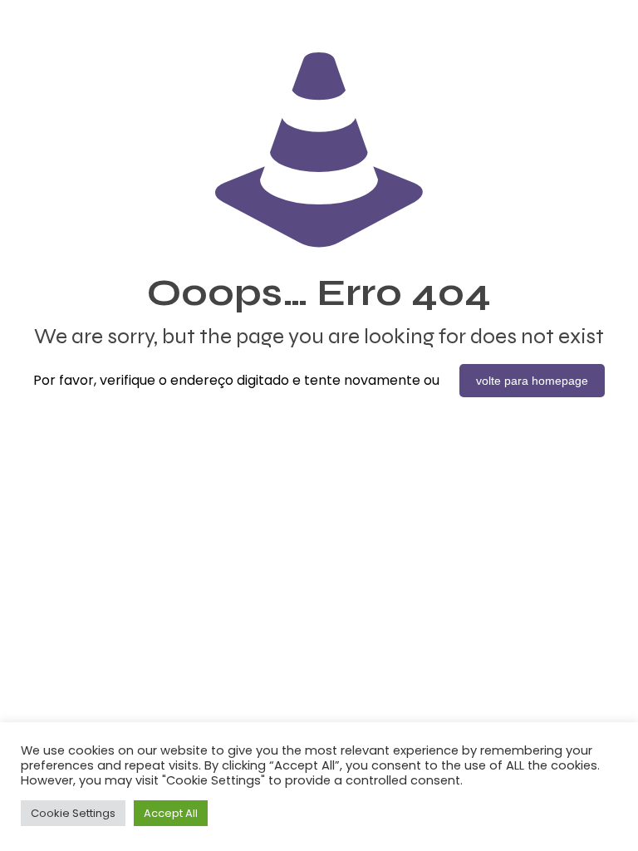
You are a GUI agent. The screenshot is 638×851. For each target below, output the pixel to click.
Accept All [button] (171, 813)
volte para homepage (532, 380)
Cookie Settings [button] (73, 813)
